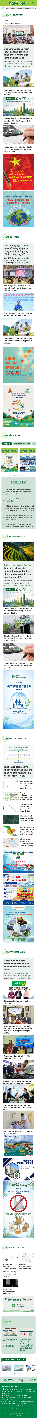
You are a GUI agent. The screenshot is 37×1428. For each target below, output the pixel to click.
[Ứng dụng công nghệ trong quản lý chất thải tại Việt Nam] (27, 1332)
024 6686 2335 (9, 20)
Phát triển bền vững (15, 952)
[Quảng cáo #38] (18, 365)
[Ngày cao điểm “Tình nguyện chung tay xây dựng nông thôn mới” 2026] (18, 302)
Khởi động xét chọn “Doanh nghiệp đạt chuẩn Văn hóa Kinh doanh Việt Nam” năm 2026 (18, 1107)
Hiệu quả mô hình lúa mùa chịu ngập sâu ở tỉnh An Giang (27, 818)
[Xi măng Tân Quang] (31, 1367)
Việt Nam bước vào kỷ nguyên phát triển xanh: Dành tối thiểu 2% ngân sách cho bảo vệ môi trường (18, 121)
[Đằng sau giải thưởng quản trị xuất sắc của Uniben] (18, 989)
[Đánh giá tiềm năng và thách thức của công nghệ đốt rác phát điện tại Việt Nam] (11, 796)
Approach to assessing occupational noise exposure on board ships (9, 1268)
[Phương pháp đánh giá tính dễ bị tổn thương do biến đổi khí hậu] (18, 1044)
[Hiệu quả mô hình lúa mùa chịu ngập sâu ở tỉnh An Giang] (11, 819)
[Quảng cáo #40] (18, 406)
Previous (2, 460)
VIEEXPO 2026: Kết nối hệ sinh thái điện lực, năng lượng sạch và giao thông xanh (17, 1082)
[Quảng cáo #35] (18, 209)
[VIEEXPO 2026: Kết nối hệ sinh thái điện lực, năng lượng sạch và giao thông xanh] (18, 1069)
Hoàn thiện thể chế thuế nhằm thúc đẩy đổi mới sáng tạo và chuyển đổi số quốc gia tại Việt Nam (18, 149)
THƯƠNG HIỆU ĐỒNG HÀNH (14, 1360)
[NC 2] (18, 861)
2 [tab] (18, 475)
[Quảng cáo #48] (18, 924)
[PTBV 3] (18, 1209)
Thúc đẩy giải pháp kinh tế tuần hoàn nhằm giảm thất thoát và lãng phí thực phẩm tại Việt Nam (17, 288)
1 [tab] (16, 475)
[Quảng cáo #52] (18, 1169)
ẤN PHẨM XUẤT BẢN (12, 435)
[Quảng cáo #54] (18, 1304)
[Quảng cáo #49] (18, 1145)
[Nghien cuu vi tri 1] (18, 889)
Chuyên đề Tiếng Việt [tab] (22, 444)
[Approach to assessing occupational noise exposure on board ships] (10, 1257)
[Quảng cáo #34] (18, 172)
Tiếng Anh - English (15, 1247)
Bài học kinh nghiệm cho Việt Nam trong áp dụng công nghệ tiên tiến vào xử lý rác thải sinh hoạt (10, 1345)
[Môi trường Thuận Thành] (19, 1367)
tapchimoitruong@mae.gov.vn (13, 23)
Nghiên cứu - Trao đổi (16, 739)
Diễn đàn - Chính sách (16, 536)
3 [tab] (20, 475)
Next (34, 460)
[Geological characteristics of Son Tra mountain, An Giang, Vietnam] (26, 1257)
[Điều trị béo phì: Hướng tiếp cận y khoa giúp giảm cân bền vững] (18, 1120)
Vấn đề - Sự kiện (13, 237)
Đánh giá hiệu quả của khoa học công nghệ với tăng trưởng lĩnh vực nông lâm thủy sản (26, 785)
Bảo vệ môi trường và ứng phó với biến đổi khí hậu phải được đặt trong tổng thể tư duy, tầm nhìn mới (18, 638)
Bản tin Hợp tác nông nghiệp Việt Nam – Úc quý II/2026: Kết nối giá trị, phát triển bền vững (18, 92)
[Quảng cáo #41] (18, 699)
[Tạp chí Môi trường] (18, 3)
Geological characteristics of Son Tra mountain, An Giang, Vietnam (26, 1267)
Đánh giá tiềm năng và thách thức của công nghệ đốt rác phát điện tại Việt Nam (27, 797)
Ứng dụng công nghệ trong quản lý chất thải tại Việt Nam (26, 1343)
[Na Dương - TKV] (6, 1367)
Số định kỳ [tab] (6, 444)
